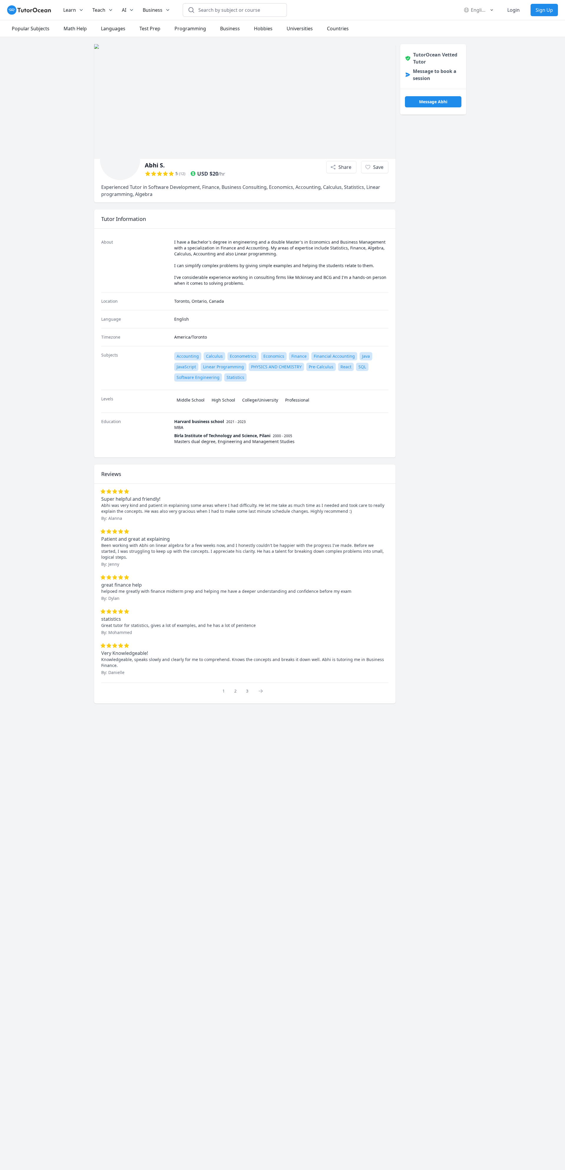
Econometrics (243, 356)
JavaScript (186, 367)
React (345, 367)
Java (366, 356)
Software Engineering (198, 377)
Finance (299, 356)
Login (513, 10)
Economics (273, 356)
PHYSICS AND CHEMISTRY (276, 367)
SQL (362, 367)
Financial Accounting (334, 356)
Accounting (188, 356)
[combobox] (238, 10)
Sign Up (544, 10)
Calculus (214, 356)
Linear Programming (223, 367)
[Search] (191, 10)
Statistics (235, 377)
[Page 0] (262, 691)
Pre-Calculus (321, 367)
